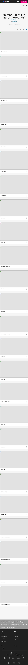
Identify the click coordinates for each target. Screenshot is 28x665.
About (2, 631)
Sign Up (24, 1)
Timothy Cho (4, 76)
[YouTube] (14, 663)
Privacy (15, 646)
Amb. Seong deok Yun (5, 266)
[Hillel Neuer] (14, 160)
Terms (2, 648)
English (3, 641)
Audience (3, 218)
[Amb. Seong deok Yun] (14, 255)
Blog (2, 634)
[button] (23, 5)
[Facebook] (9, 663)
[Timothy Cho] (14, 65)
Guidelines (3, 639)
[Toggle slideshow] (17, 29)
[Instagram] (19, 663)
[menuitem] (18, 2)
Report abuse (17, 639)
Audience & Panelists (5, 334)
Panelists (3, 289)
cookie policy (12, 627)
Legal (2, 646)
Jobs (15, 631)
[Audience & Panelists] (14, 324)
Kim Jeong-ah (4, 51)
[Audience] (14, 207)
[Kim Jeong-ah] (14, 41)
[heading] (6, 1)
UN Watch (14, 21)
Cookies (16, 636)
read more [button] (14, 19)
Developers (4, 636)
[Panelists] (14, 278)
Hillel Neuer (3, 171)
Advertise (16, 634)
